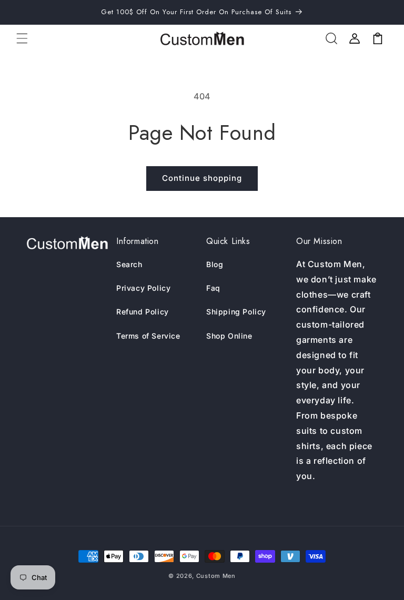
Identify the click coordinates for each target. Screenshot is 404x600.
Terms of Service (148, 335)
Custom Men (216, 575)
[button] (22, 38)
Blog (214, 264)
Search (129, 264)
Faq (213, 287)
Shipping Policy (236, 311)
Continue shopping (202, 178)
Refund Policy (142, 311)
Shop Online (229, 335)
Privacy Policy (143, 287)
